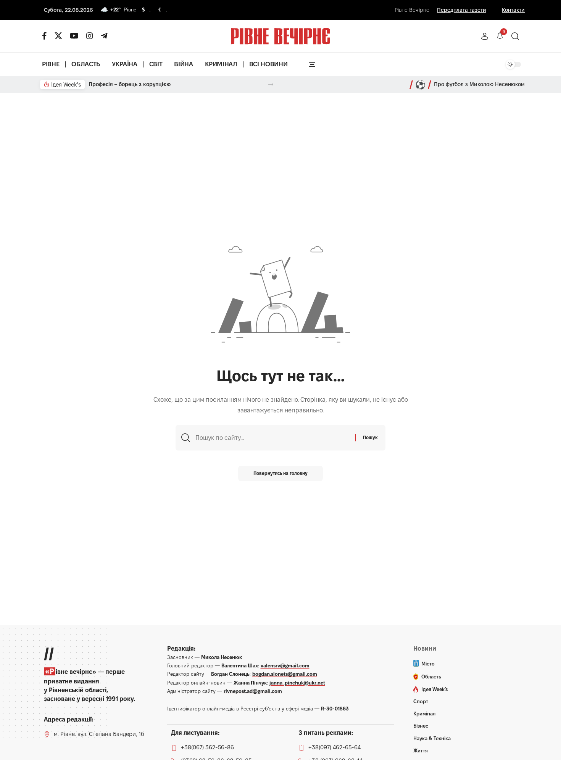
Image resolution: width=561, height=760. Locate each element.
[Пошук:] (272, 438)
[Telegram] (104, 35)
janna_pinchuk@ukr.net (297, 682)
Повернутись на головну (280, 473)
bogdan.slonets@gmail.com (284, 674)
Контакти (513, 10)
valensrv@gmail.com (285, 665)
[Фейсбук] (44, 35)
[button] (484, 36)
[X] (58, 35)
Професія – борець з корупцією (130, 84)
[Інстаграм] (89, 35)
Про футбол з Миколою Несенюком (479, 84)
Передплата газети (461, 10)
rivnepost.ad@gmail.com (253, 691)
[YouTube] (74, 35)
